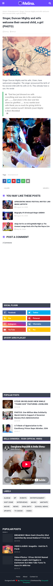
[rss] (14, 318)
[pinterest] (38, 318)
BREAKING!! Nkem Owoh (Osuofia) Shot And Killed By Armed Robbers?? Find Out (32, 536)
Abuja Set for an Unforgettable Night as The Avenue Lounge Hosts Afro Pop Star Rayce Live (32, 225)
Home (5, 11)
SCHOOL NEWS (41, 506)
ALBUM (7, 498)
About (25, 577)
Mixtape (44, 502)
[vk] (38, 324)
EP (15, 498)
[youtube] (14, 329)
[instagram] (14, 324)
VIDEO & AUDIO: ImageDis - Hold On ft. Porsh (31, 547)
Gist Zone (8, 502)
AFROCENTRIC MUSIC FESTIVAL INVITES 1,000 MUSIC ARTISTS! (32, 203)
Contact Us (34, 577)
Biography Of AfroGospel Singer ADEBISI (29, 213)
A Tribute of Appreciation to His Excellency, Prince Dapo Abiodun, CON (31, 427)
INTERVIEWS (22, 502)
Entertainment (13, 11)
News (15, 506)
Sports (7, 511)
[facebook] (14, 312)
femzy (6, 32)
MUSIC (34, 502)
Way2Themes (25, 580)
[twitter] (38, 312)
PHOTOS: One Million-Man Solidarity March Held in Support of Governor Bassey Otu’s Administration (30, 415)
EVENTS (23, 498)
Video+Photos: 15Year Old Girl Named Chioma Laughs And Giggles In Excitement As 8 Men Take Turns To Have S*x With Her (31, 561)
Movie (7, 506)
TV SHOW (19, 511)
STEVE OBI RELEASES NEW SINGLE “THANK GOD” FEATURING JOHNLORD (31, 402)
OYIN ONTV (26, 506)
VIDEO (29, 511)
